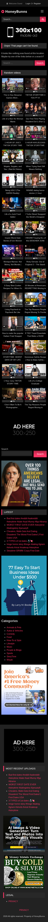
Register (37, 3)
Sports (10, 653)
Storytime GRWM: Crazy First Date (23, 551)
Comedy (11, 634)
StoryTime (11, 656)
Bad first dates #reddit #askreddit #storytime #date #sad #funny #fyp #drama (25, 778)
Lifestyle (11, 643)
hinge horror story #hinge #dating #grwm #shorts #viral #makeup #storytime (24, 807)
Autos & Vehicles (15, 631)
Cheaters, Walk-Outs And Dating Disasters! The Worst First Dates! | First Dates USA (25, 534)
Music (9, 647)
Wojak (10, 660)
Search (4, 449)
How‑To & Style (14, 640)
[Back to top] (40, 914)
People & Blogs (14, 650)
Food (9, 637)
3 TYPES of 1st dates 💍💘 (20, 541)
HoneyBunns (15, 11)
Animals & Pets (14, 627)
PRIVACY (13, 901)
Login (28, 3)
